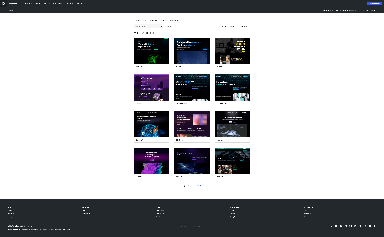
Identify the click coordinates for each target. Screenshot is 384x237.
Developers (160, 214)
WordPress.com (310, 207)
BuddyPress (309, 217)
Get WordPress (374, 3)
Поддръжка (160, 210)
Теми (84, 210)
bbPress (307, 214)
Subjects (244, 26)
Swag (232, 217)
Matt (306, 210)
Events (232, 210)
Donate (233, 214)
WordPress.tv (161, 217)
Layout (223, 26)
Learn (158, 207)
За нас (10, 207)
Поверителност (13, 217)
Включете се (234, 207)
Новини (10, 210)
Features (233, 26)
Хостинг (11, 214)
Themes (10, 10)
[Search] (161, 26)
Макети (84, 217)
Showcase (85, 207)
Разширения (86, 214)
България (30, 226)
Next (199, 186)
